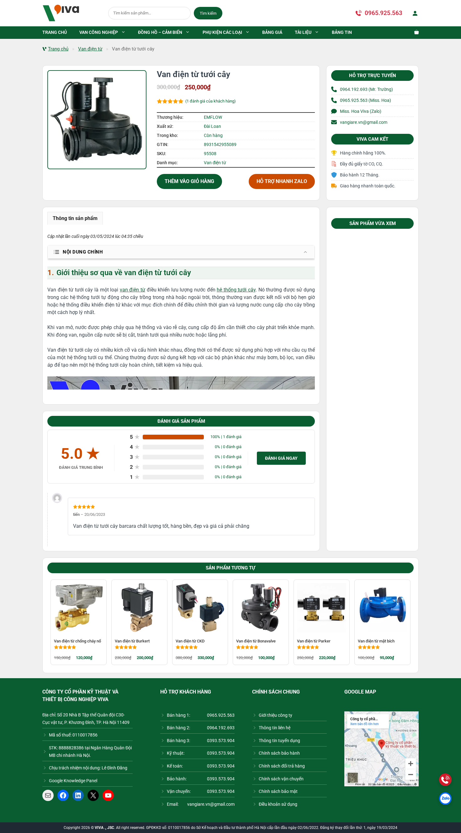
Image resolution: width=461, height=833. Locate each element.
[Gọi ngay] (445, 779)
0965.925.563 (383, 13)
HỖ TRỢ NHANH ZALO (282, 181)
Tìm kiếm (208, 13)
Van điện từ (90, 49)
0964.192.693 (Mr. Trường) (366, 89)
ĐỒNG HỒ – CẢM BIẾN (160, 32)
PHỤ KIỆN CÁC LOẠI (222, 32)
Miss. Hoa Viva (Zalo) (360, 111)
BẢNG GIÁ (272, 32)
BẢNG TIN (342, 32)
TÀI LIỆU (303, 32)
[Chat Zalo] (445, 798)
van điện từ (132, 290)
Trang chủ (58, 49)
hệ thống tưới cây (236, 290)
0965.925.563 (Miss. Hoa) (365, 100)
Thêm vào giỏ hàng (189, 181)
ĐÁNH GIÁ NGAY (281, 458)
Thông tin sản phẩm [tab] (75, 218)
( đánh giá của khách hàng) (210, 101)
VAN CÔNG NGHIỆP (98, 32)
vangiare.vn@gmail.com (363, 122)
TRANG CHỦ (54, 32)
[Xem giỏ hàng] (413, 32)
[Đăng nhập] (414, 13)
